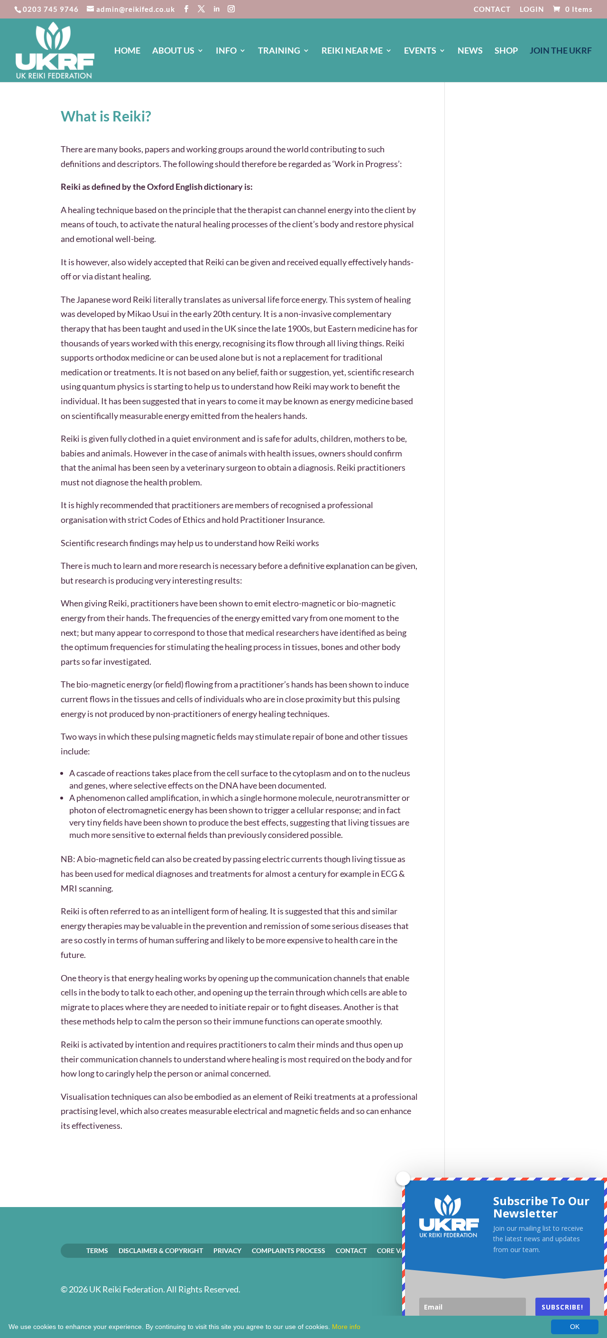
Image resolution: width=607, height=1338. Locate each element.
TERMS (97, 1250)
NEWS (470, 51)
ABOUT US (173, 51)
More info (346, 1326)
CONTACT (492, 9)
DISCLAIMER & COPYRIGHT (161, 1250)
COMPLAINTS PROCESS (288, 1250)
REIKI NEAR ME (352, 51)
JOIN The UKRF (561, 51)
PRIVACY (227, 1250)
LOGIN (532, 9)
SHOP (506, 51)
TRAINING (279, 51)
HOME (127, 51)
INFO (226, 51)
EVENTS (420, 51)
